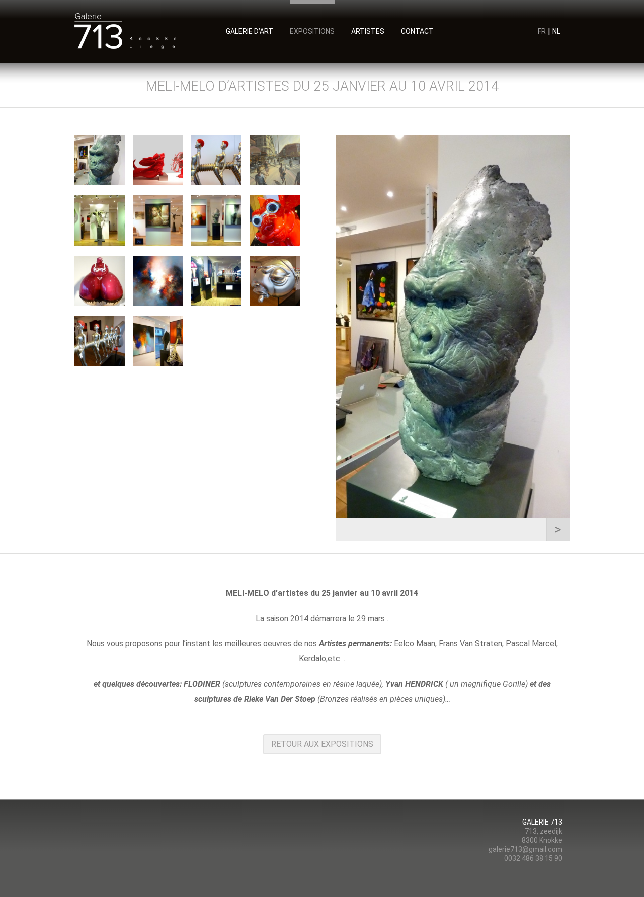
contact (417, 31)
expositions (312, 31)
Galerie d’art (249, 31)
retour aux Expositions (322, 744)
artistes (367, 31)
